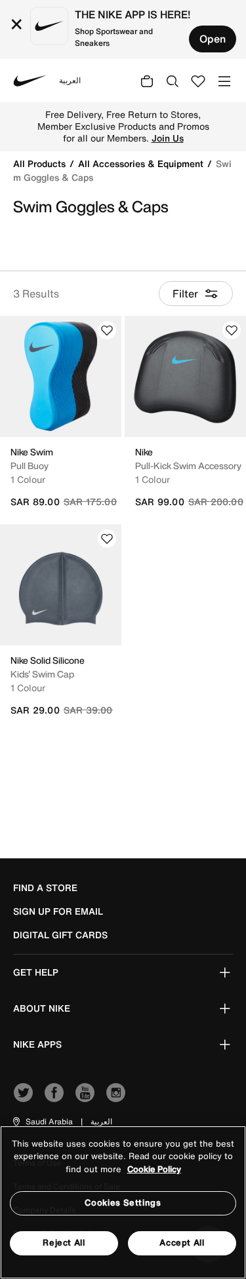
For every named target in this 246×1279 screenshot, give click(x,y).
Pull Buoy (29, 465)
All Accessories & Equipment (142, 163)
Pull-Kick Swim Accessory (188, 465)
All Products (40, 163)
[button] (42, 1122)
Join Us (168, 138)
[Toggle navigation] (224, 80)
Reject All (64, 1242)
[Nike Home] (30, 80)
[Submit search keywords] (172, 80)
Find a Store (45, 888)
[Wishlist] (107, 330)
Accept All (182, 1242)
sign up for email (58, 911)
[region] (123, 1202)
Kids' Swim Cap (42, 674)
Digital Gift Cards (60, 935)
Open (212, 39)
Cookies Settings (123, 1202)
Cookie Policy (154, 1169)
